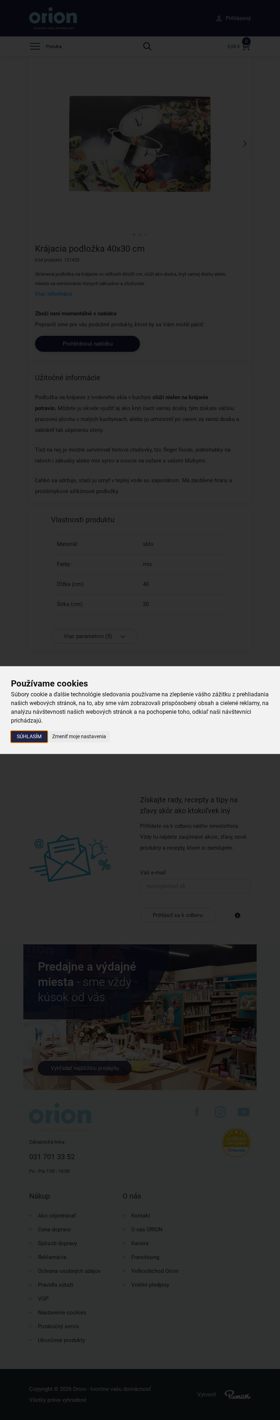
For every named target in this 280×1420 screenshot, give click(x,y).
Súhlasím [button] (29, 736)
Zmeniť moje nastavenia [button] (79, 736)
